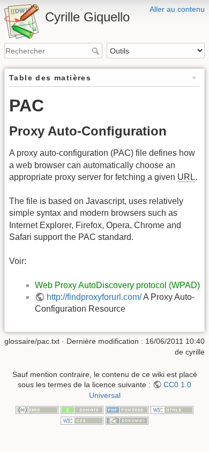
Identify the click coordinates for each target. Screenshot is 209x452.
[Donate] (82, 409)
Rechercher (97, 51)
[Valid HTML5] (172, 409)
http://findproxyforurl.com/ (94, 297)
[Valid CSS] (82, 420)
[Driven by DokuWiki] (127, 420)
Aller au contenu (177, 9)
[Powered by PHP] (127, 409)
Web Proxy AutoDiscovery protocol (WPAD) (117, 285)
